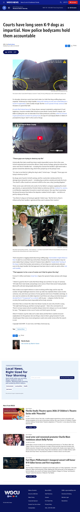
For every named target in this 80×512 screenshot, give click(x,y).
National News (21, 329)
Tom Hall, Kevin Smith (30, 442)
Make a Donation (32, 490)
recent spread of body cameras (54, 103)
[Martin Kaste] (16, 344)
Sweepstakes (31, 507)
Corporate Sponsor (33, 500)
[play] (4, 8)
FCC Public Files (49, 500)
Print (74, 45)
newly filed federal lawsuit (22, 109)
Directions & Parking (66, 493)
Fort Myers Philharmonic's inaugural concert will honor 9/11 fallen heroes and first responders (50, 461)
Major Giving (31, 497)
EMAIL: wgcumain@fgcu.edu (69, 490)
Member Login (65, 497)
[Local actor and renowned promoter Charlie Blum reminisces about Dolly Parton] (13, 440)
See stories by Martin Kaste (30, 343)
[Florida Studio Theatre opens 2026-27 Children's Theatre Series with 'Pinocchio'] (13, 414)
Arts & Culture (29, 408)
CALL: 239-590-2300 (50, 507)
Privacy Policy (48, 504)
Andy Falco (34, 276)
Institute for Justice (61, 188)
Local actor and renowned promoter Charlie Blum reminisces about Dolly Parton (48, 438)
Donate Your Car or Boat (34, 504)
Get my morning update (67, 377)
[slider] (11, 8)
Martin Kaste (11, 44)
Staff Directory (48, 493)
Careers (47, 497)
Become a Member (33, 493)
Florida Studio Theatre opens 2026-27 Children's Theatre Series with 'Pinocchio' (51, 412)
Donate (73, 2)
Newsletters (65, 500)
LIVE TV (65, 2)
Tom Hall (27, 416)
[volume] (9, 8)
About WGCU (48, 490)
